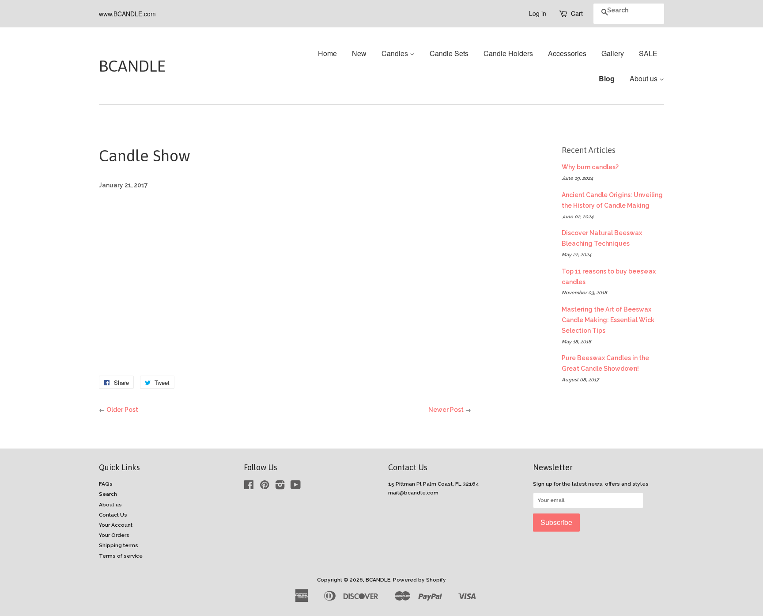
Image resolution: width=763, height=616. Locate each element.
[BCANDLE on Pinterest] (264, 487)
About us (644, 78)
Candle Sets (449, 53)
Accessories (567, 53)
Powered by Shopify (419, 580)
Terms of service (121, 556)
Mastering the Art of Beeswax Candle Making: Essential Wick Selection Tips (608, 320)
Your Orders (114, 535)
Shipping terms (118, 545)
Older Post (122, 409)
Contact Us (113, 515)
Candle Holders (508, 53)
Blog (607, 78)
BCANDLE (121, 66)
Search (108, 494)
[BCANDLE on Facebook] (249, 487)
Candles (396, 53)
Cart (577, 13)
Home (327, 53)
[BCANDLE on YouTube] (296, 487)
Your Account (115, 525)
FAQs (106, 484)
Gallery (612, 53)
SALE (648, 53)
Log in (537, 13)
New (359, 53)
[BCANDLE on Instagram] (280, 487)
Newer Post (446, 409)
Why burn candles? (590, 167)
